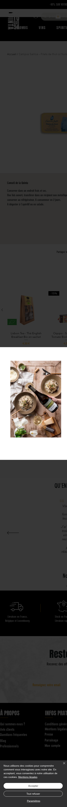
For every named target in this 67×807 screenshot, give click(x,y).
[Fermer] (62, 765)
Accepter (33, 785)
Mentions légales (27, 777)
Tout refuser (33, 793)
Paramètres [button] (33, 800)
